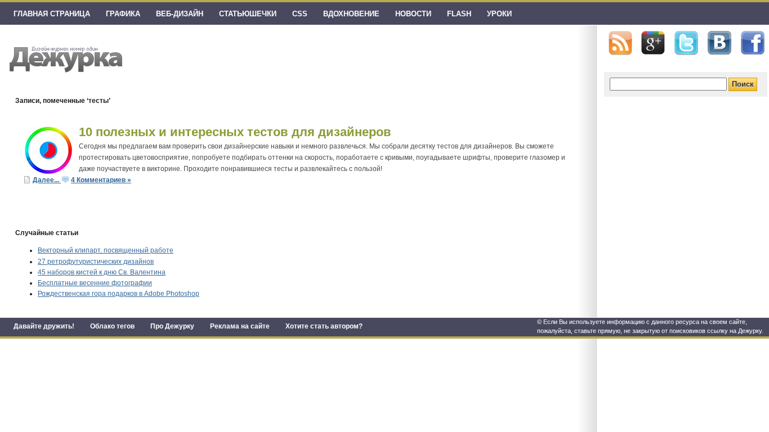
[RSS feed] (620, 43)
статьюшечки (247, 14)
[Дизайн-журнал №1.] (64, 57)
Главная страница (52, 14)
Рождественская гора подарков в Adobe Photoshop (118, 294)
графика (123, 14)
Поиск (743, 84)
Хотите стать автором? (324, 326)
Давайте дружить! (44, 326)
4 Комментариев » (101, 180)
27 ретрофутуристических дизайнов (96, 262)
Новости (413, 14)
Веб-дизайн (179, 14)
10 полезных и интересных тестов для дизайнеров (235, 132)
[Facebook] (752, 43)
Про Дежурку (172, 326)
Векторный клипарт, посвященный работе (105, 250)
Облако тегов (112, 326)
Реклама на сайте (240, 326)
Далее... (47, 180)
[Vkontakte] (719, 43)
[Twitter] (686, 43)
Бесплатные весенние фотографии (95, 283)
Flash (459, 14)
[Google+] (653, 43)
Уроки (499, 14)
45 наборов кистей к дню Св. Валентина (102, 272)
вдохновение (351, 14)
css (299, 14)
